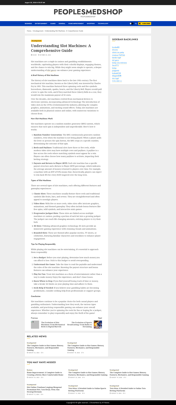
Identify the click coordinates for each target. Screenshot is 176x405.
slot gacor (51, 70)
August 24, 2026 (34, 377)
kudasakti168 (116, 73)
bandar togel (116, 57)
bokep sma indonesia (119, 63)
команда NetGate (118, 55)
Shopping (91, 24)
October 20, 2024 (45, 55)
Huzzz (35, 55)
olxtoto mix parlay (118, 52)
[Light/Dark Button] (132, 24)
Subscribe (146, 24)
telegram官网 (116, 76)
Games (53, 24)
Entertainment (41, 24)
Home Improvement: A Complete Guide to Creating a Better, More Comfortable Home (45, 373)
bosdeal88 (115, 47)
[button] (136, 24)
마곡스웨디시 (117, 81)
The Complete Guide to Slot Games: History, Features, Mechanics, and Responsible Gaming (45, 347)
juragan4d (115, 70)
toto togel (115, 78)
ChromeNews (94, 402)
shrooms (115, 50)
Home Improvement (76, 24)
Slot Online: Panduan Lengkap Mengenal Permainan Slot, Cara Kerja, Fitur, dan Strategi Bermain (44, 389)
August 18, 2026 (74, 353)
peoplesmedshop (88, 11)
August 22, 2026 (34, 353)
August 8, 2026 (116, 393)
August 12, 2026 (34, 394)
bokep (114, 68)
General (62, 24)
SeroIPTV (115, 65)
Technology (103, 24)
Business (28, 24)
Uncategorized (36, 41)
